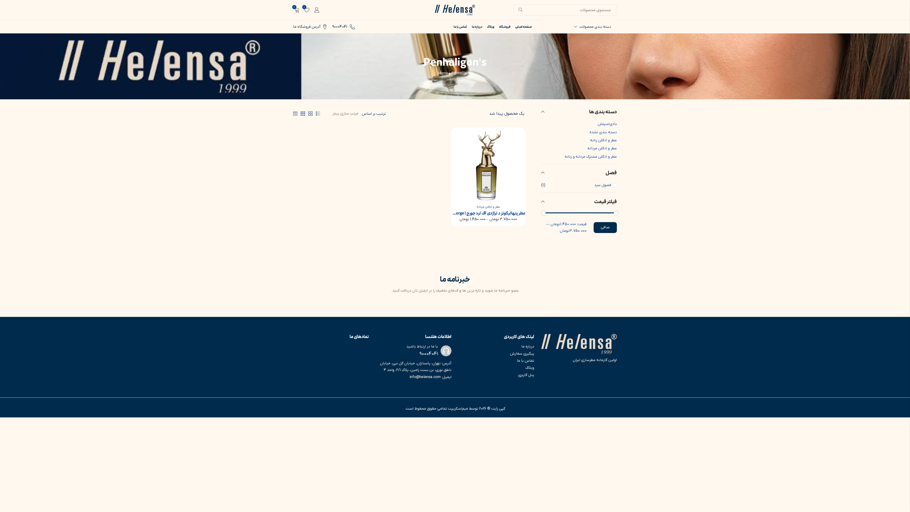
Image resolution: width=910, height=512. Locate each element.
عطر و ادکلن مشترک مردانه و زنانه (591, 156)
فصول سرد (602, 185)
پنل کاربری (526, 375)
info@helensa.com (425, 377)
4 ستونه (295, 114)
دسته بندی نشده (603, 132)
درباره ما (527, 346)
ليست (318, 114)
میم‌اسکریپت (458, 408)
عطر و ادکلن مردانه (488, 207)
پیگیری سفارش (522, 353)
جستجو (521, 10)
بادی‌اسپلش (607, 124)
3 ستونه (303, 114)
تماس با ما (525, 360)
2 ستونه (310, 114)
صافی (605, 227)
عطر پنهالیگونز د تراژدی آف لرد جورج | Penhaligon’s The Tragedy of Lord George (458, 213)
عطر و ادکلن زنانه (603, 140)
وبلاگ (529, 368)
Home (443, 73)
